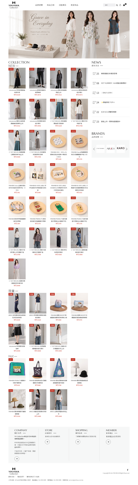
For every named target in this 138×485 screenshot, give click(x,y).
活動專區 (62, 5)
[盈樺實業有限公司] (13, 5)
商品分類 (50, 5)
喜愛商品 (74, 5)
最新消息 (11, 476)
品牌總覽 (39, 5)
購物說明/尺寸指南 (33, 476)
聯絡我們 (21, 476)
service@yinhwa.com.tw (76, 480)
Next (125, 36)
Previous (12, 36)
